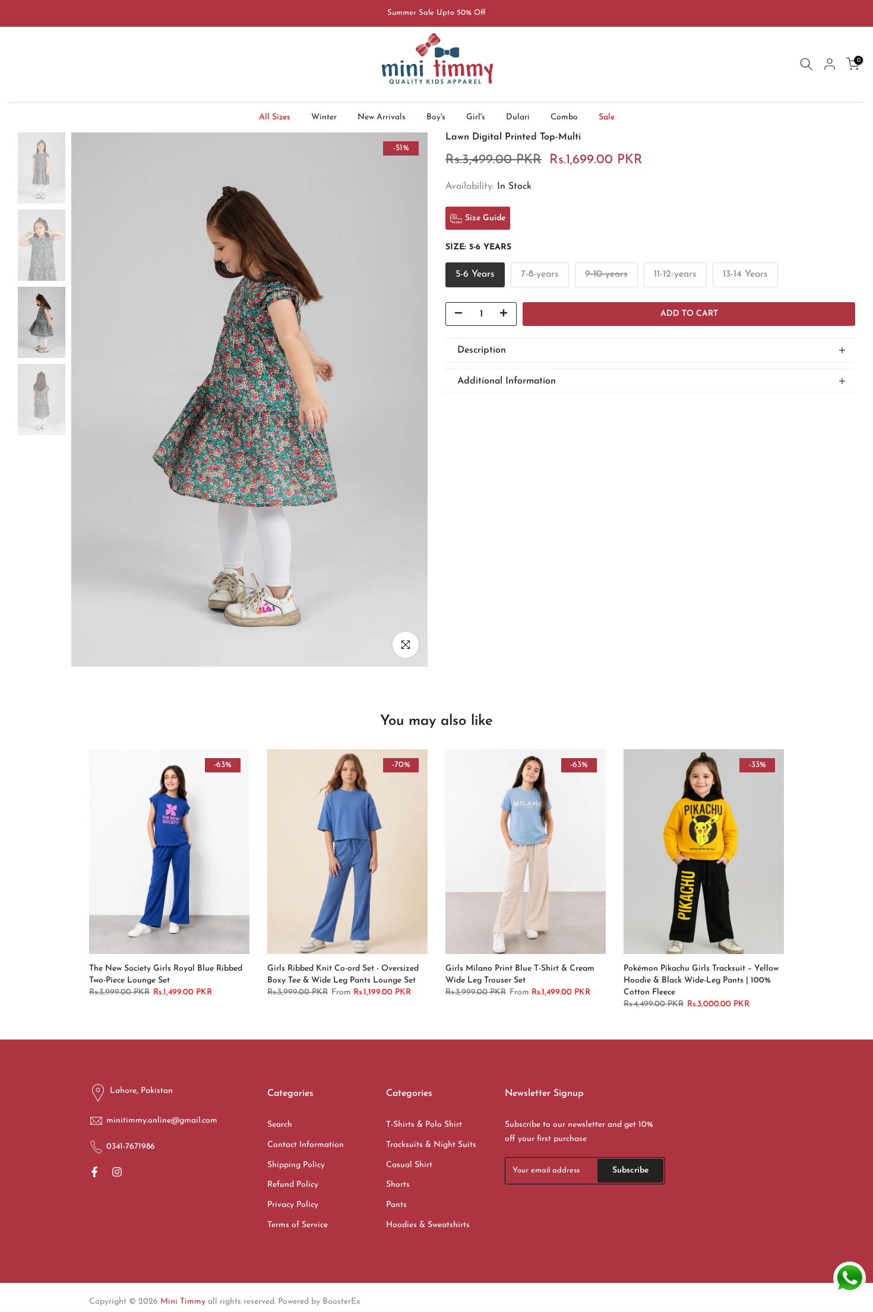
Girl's (475, 117)
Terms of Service (297, 1225)
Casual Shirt (409, 1165)
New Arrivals (382, 117)
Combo (564, 117)
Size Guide (485, 218)
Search (279, 1124)
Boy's (435, 117)
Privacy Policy (292, 1204)
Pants (396, 1204)
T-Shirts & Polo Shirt (424, 1124)
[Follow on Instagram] (117, 1173)
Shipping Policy (296, 1165)
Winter (324, 117)
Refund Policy (292, 1184)
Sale (607, 117)
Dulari (518, 117)
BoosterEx (341, 1301)
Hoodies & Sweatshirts (428, 1225)
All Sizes (274, 117)
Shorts (398, 1184)
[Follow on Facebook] (94, 1173)
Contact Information (305, 1144)
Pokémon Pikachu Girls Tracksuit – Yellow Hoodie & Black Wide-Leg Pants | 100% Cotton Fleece (701, 980)
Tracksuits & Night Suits (431, 1144)
